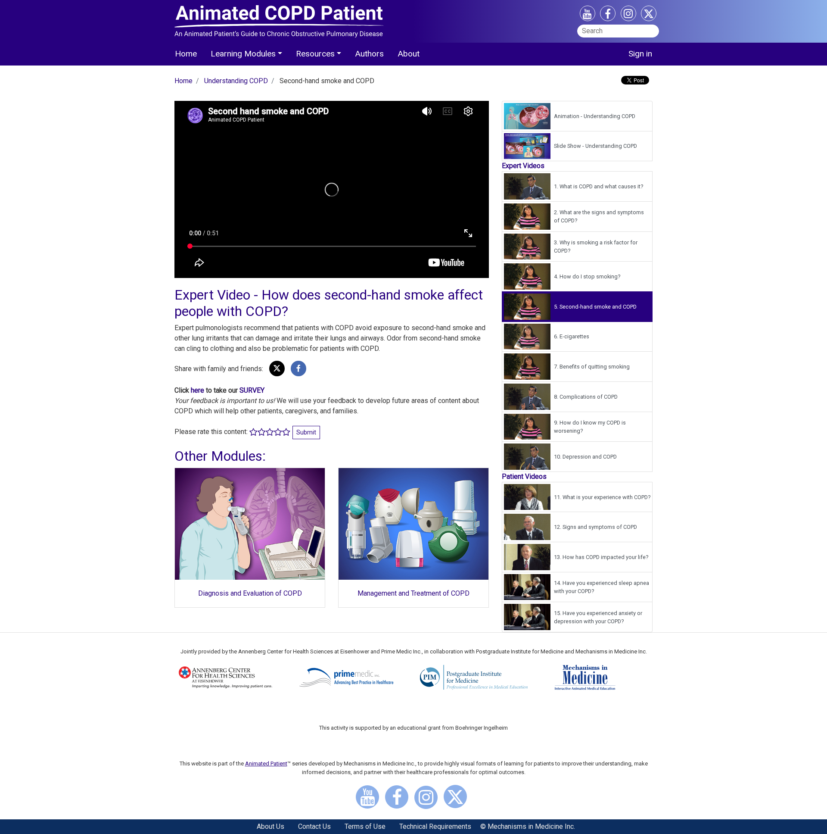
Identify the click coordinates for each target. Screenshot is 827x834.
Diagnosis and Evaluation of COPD (250, 593)
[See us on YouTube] (587, 15)
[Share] (298, 369)
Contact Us (314, 826)
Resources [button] (315, 54)
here (197, 390)
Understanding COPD (236, 81)
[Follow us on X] (648, 15)
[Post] (277, 369)
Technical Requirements (435, 826)
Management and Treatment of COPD (413, 593)
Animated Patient (266, 763)
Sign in (640, 54)
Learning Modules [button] (243, 54)
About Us (270, 826)
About (409, 54)
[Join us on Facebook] (608, 15)
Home (186, 54)
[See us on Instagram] (628, 15)
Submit (306, 432)
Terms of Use (365, 826)
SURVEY (251, 390)
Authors (369, 54)
